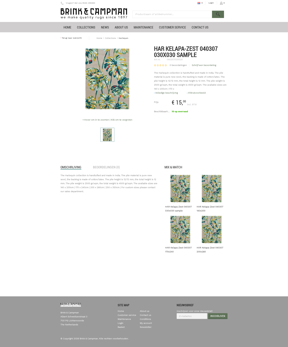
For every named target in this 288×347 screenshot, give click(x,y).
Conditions (145, 319)
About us (144, 311)
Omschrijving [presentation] (70, 167)
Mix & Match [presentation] (173, 167)
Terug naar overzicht (72, 38)
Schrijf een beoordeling (204, 65)
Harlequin (123, 38)
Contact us (145, 315)
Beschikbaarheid (162, 111)
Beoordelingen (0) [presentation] (106, 167)
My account (146, 323)
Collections (110, 38)
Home (99, 38)
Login (211, 3)
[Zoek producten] (218, 14)
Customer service (127, 315)
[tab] (70, 167)
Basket (121, 327)
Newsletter (146, 327)
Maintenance (124, 319)
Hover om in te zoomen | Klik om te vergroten (108, 120)
